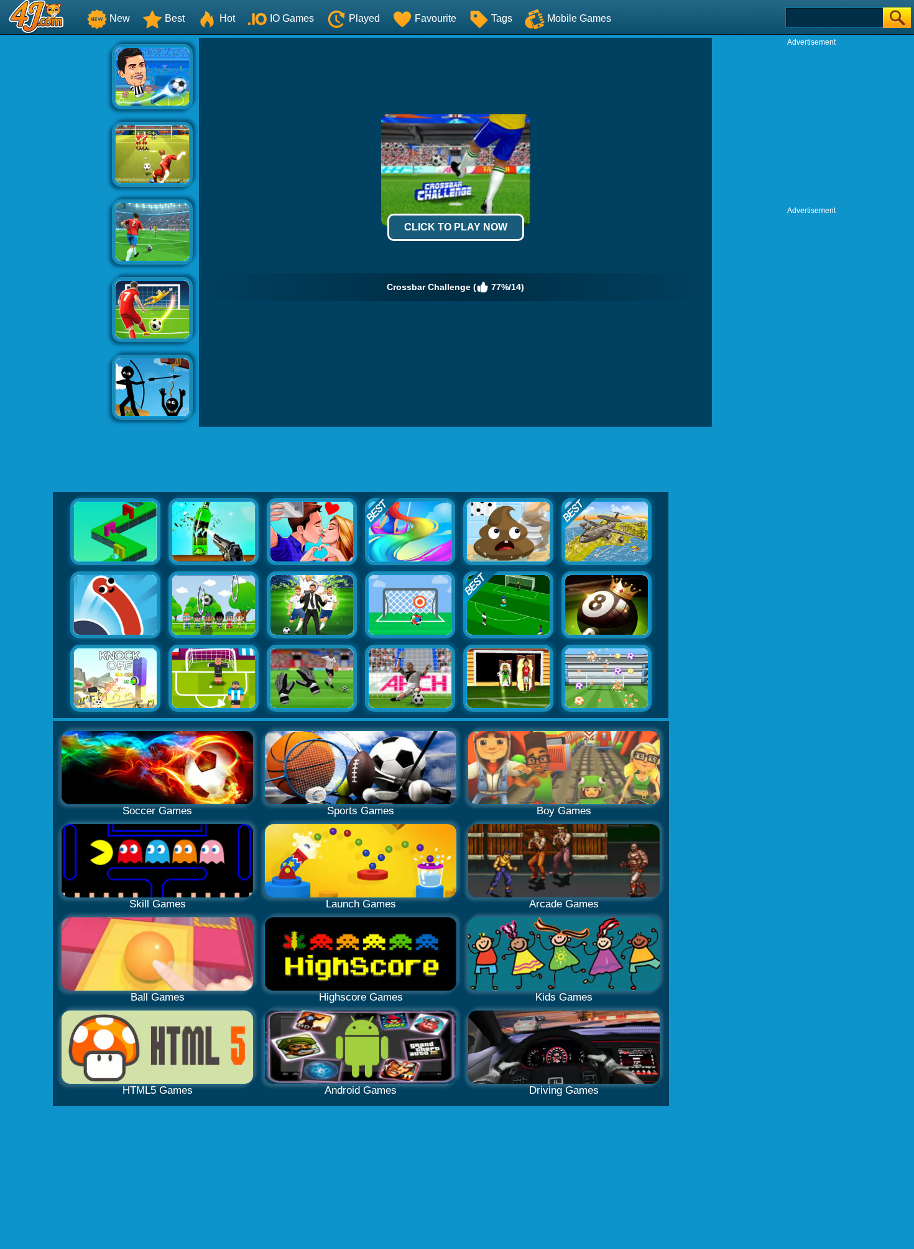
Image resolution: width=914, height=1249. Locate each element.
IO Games (292, 18)
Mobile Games (579, 18)
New (119, 18)
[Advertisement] (56, 224)
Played (364, 18)
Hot (227, 18)
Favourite (435, 18)
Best (175, 18)
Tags (501, 18)
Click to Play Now (455, 227)
